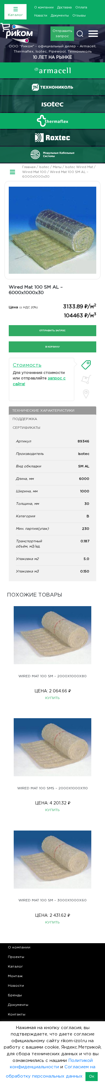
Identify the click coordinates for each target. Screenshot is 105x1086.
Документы (60, 15)
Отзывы (79, 15)
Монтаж (15, 976)
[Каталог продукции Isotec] (52, 104)
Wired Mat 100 (34, 172)
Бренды (15, 995)
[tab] (86, 365)
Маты (57, 167)
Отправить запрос (62, 33)
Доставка (64, 7)
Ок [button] (91, 1076)
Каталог (15, 966)
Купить (52, 698)
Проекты (16, 957)
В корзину (52, 347)
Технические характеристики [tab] (43, 410)
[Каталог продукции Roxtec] (53, 138)
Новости (40, 15)
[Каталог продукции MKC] (52, 154)
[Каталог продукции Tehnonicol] (52, 87)
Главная (29, 167)
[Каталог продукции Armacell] (52, 70)
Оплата (81, 7)
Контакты (16, 1014)
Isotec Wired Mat (79, 167)
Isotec (44, 167)
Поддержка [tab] (25, 419)
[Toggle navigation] (93, 34)
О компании (44, 7)
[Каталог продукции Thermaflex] (52, 120)
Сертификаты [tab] (26, 427)
